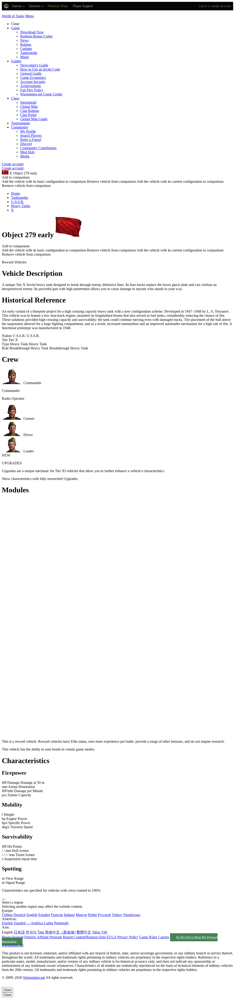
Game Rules (148, 937)
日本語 (19, 932)
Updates (26, 49)
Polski (92, 915)
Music (24, 57)
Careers (163, 937)
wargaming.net (12, 945)
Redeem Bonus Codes (36, 36)
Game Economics (33, 78)
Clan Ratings (29, 111)
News (24, 40)
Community (19, 127)
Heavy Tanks (20, 206)
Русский (104, 915)
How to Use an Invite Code (40, 69)
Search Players (31, 135)
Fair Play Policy (31, 90)
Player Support (12, 937)
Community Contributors (38, 148)
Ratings (25, 44)
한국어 (31, 932)
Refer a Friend (30, 140)
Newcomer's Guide (34, 65)
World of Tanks (13, 16)
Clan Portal (28, 115)
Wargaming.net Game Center (41, 94)
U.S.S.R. (17, 202)
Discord (26, 144)
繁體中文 (83, 932)
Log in (203, 6)
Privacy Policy (127, 937)
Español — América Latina (33, 923)
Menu (29, 16)
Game (15, 28)
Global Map (29, 106)
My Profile (28, 131)
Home (15, 193)
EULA (111, 937)
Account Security (32, 82)
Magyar (81, 915)
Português (61, 923)
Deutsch (19, 915)
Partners (30, 937)
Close (7, 990)
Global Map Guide (34, 119)
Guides (16, 61)
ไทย (41, 932)
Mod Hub (27, 152)
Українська (131, 915)
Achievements (30, 86)
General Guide (31, 73)
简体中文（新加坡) (60, 932)
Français (57, 915)
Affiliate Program (49, 937)
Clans (15, 98)
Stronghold (28, 102)
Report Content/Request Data (84, 937)
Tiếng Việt (99, 932)
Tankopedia (28, 53)
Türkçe (117, 915)
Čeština (7, 915)
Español (44, 915)
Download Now (32, 32)
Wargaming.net (34, 977)
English (31, 915)
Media (24, 156)
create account (221, 6)
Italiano (69, 915)
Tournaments (20, 123)
